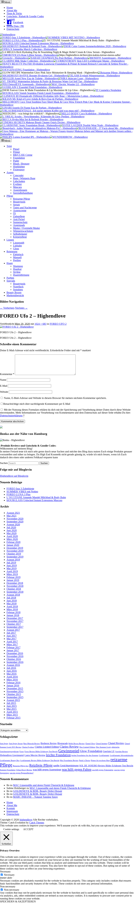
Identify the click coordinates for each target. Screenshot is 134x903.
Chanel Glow (90, 743)
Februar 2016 (13, 682)
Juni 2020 (12, 530)
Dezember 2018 (15, 583)
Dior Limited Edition (87, 747)
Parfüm (10, 277)
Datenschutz (13, 29)
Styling (16, 272)
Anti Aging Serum (16, 743)
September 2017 (15, 627)
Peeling (17, 260)
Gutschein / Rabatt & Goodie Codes (25, 16)
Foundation (19, 157)
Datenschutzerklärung (11, 415)
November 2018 (15, 586)
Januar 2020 (13, 545)
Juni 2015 (12, 706)
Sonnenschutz (20, 222)
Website (4, 391)
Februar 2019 (13, 577)
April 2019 (12, 571)
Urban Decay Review (24, 770)
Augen (10, 172)
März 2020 (12, 539)
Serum (16, 204)
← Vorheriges (7, 308)
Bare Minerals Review (31, 743)
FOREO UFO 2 (58, 323)
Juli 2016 (11, 668)
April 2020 (12, 536)
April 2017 (12, 641)
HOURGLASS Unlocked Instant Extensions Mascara (34, 500)
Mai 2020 (12, 533)
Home (10, 7)
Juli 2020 (11, 527)
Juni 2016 (12, 670)
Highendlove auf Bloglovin (14, 476)
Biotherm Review (49, 743)
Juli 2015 (11, 703)
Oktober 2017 (14, 624)
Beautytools (19, 201)
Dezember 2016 (15, 653)
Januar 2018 (13, 615)
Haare (10, 263)
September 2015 (15, 697)
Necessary (9, 874)
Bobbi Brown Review (76, 743)
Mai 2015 (12, 709)
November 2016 (15, 656)
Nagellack (18, 286)
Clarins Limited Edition (47, 746)
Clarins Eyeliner (28, 747)
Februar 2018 (13, 612)
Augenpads (19, 225)
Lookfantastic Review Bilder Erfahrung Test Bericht (39, 760)
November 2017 (15, 621)
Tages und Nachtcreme (25, 207)
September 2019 (15, 556)
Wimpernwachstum (23, 231)
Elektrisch (18, 254)
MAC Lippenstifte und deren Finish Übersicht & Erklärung (43, 785)
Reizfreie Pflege (41, 765)
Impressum (12, 811)
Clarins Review (69, 746)
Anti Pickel (19, 219)
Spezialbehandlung (23, 193)
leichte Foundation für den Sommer (84, 755)
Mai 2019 (12, 568)
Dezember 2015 (15, 688)
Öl (14, 213)
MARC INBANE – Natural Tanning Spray (35, 797)
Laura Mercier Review (35, 755)
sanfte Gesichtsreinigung (66, 765)
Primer (16, 152)
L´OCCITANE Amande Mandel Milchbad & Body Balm (36, 497)
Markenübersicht (15, 295)
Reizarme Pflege (21, 198)
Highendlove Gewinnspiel (12, 755)
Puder (16, 160)
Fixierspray (19, 169)
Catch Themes (36, 822)
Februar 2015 (13, 717)
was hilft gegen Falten (76, 769)
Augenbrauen (20, 190)
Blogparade (62, 743)
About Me (12, 10)
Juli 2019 (11, 562)
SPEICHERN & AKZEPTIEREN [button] (18, 901)
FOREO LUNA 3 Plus (18, 494)
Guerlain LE (109, 751)
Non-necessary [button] (7, 886)
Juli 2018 (11, 597)
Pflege (10, 195)
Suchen (4, 463)
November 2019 (15, 550)
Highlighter (19, 166)
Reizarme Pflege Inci (21, 766)
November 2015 (15, 691)
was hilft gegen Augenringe (47, 769)
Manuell (17, 257)
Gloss (16, 248)
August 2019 (13, 559)
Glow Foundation (91, 751)
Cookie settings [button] (11, 829)
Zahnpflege (19, 216)
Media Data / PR (15, 26)
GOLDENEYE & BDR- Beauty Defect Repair (37, 791)
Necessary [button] (5, 871)
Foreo (21, 751)
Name (3, 379)
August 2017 (13, 630)
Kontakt (11, 19)
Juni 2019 (12, 565)
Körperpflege (20, 236)
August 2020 (13, 524)
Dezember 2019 (15, 548)
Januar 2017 (13, 650)
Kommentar (7, 374)
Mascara (17, 187)
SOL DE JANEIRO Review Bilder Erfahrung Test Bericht (106, 765)
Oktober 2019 (14, 553)
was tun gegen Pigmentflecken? (22, 773)
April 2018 (12, 606)
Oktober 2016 (14, 659)
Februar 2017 (13, 647)
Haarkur (17, 269)
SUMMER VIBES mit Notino (22, 491)
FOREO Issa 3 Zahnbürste (20, 488)
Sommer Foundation (8, 770)
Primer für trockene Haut (100, 760)
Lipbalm (17, 245)
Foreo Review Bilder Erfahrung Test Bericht (41, 751)
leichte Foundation (58, 755)
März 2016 (12, 679)
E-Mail (3, 385)
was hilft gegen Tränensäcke (102, 770)
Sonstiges (18, 289)
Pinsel (16, 149)
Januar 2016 (13, 685)
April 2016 (12, 676)
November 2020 (15, 518)
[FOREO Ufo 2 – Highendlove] (17, 326)
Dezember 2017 (15, 618)
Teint (9, 146)
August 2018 (13, 594)
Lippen (10, 239)
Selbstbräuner (20, 234)
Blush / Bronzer (21, 163)
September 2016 (15, 662)
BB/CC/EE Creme (22, 155)
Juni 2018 (12, 600)
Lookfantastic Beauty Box (10, 760)
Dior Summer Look (103, 747)
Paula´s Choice (84, 760)
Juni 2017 (12, 635)
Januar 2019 (13, 580)
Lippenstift (18, 242)
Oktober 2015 (14, 694)
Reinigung (12, 251)
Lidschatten (19, 181)
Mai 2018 (12, 603)
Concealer (18, 175)
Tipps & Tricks (14, 13)
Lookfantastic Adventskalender (121, 755)
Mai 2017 (12, 638)
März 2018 (12, 609)
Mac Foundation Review (69, 760)
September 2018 (15, 591)
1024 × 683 (40, 323)
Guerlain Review (121, 751)
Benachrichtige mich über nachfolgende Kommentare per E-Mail (36, 403)
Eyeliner (17, 184)
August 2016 (13, 665)
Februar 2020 (13, 542)
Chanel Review (116, 743)
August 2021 (13, 512)
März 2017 (12, 644)
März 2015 (12, 714)
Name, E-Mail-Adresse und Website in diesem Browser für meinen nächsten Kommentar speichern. (55, 398)
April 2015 (12, 711)
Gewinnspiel (68, 751)
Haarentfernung (21, 275)
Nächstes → (21, 308)
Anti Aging (4, 743)
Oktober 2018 (14, 589)
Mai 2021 (12, 515)
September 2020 (15, 521)
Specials (11, 280)
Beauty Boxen (14, 292)
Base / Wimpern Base (24, 178)
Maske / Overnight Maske (26, 228)
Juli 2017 (11, 632)
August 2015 (13, 700)
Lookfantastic (104, 755)
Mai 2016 (12, 673)
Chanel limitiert (101, 743)
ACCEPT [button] (28, 829)
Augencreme (19, 210)
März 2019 (12, 574)
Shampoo (18, 266)
